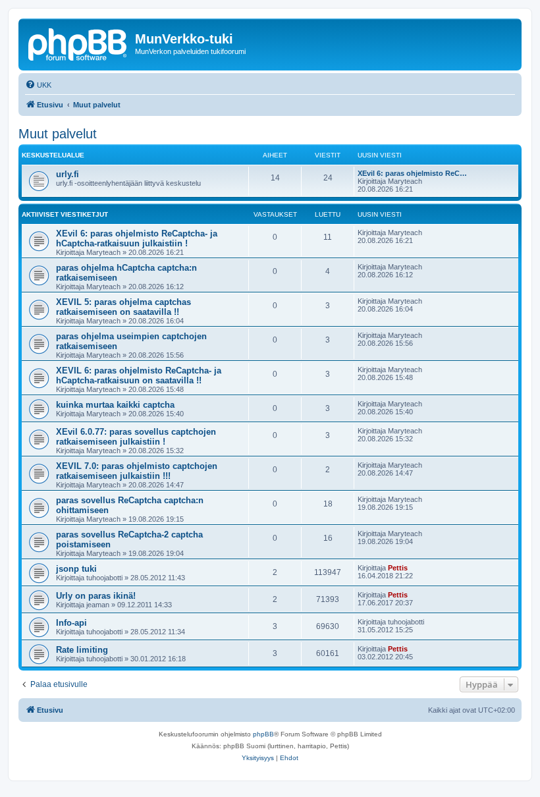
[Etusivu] (78, 43)
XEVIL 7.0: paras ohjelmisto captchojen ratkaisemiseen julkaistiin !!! (136, 471)
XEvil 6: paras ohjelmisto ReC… (412, 173)
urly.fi (67, 174)
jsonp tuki (76, 569)
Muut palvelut (57, 133)
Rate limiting (82, 650)
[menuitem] (38, 85)
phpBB (263, 734)
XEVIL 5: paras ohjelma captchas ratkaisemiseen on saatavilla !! (123, 307)
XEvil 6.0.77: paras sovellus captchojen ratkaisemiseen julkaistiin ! (136, 437)
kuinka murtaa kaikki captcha (115, 405)
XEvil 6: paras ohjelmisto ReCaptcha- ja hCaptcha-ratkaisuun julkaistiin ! (136, 238)
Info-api (71, 623)
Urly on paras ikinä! (96, 596)
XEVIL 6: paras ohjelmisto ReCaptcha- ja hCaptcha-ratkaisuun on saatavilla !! (138, 375)
